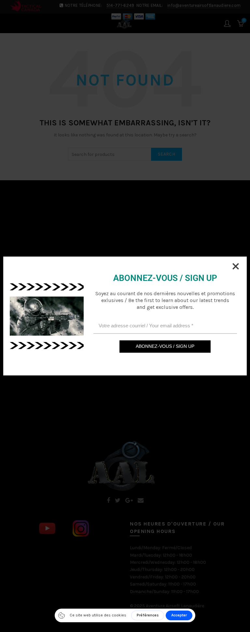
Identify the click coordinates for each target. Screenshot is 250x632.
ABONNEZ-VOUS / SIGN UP (165, 346)
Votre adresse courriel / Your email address (146, 325)
